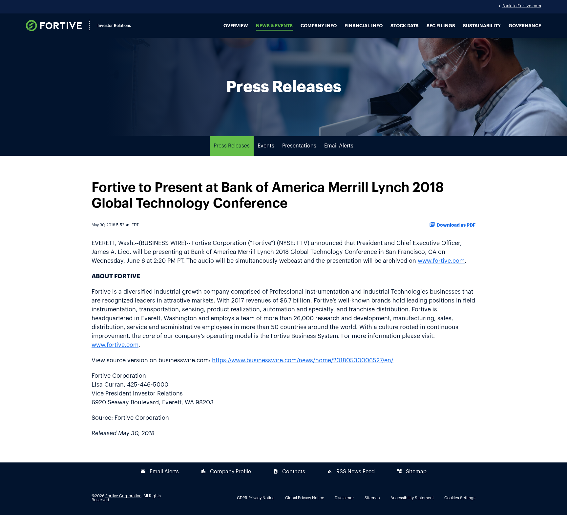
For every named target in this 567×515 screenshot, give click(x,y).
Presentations (299, 145)
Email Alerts (338, 145)
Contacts (289, 471)
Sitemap (412, 471)
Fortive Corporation (123, 496)
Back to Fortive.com (521, 6)
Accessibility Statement (412, 498)
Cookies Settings (459, 498)
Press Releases (232, 145)
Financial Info (364, 25)
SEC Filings (441, 25)
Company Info (319, 25)
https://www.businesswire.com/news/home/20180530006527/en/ (302, 360)
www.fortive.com (441, 261)
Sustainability (482, 25)
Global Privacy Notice (304, 498)
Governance (525, 25)
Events (266, 145)
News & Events (274, 25)
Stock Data (404, 25)
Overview (235, 25)
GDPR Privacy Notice (256, 498)
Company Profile (226, 471)
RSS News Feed (351, 471)
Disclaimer (344, 498)
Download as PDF (456, 225)
